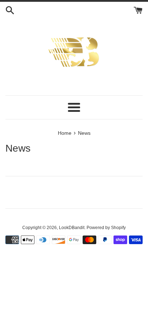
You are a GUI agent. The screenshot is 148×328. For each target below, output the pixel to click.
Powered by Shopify (106, 227)
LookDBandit (71, 227)
